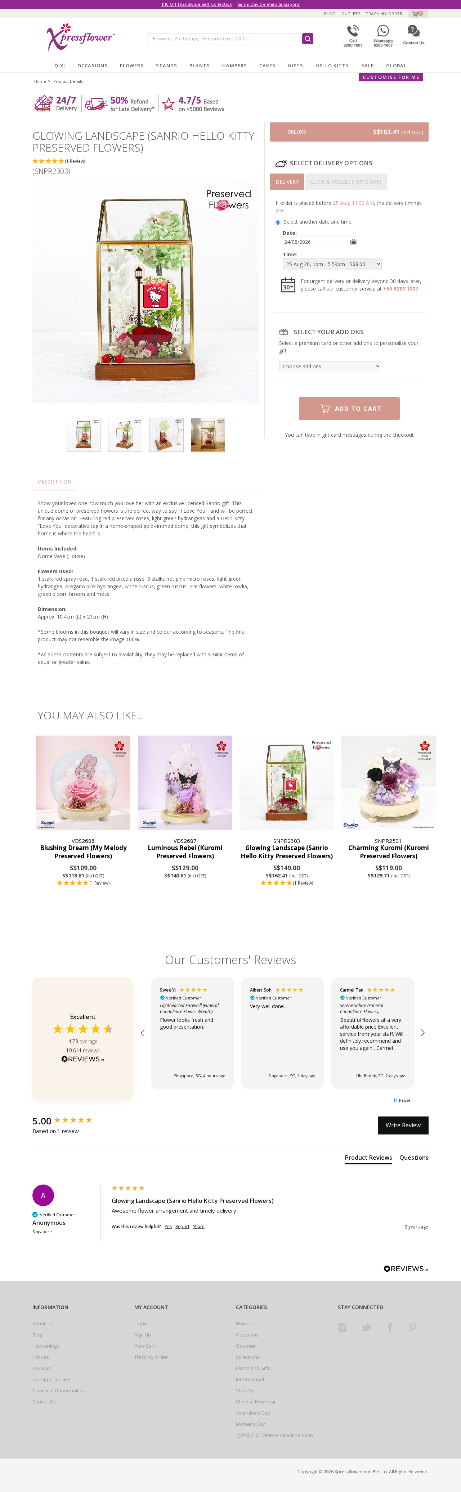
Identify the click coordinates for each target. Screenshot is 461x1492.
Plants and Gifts (253, 1368)
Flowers (132, 65)
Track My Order (384, 13)
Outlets (351, 13)
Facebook (389, 1327)
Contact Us (44, 1401)
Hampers (234, 65)
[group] (70, 1120)
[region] (282, 1033)
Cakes (267, 65)
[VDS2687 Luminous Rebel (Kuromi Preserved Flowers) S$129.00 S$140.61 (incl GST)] (185, 783)
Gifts (295, 65)
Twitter (366, 1327)
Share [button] (199, 1227)
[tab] (287, 182)
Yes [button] (168, 1227)
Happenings (45, 1346)
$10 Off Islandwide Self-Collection (196, 4)
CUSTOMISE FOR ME (391, 77)
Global (396, 65)
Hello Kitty (332, 65)
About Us (42, 1323)
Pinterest (412, 1327)
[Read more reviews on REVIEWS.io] (82, 1060)
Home (40, 81)
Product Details (68, 81)
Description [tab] (54, 481)
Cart (414, 13)
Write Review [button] (403, 1125)
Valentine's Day (253, 1413)
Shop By (245, 1390)
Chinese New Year (256, 1401)
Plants (199, 65)
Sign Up (142, 1334)
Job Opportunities (51, 1379)
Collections (248, 1357)
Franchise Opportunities (58, 1390)
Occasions (92, 65)
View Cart (144, 1346)
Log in (140, 1323)
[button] (145, 161)
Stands (166, 65)
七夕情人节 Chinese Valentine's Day (275, 1435)
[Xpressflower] (78, 38)
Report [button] (182, 1227)
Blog (330, 13)
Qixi (59, 65)
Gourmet (245, 1346)
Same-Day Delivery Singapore (269, 4)
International (250, 1379)
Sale (367, 65)
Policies (40, 1357)
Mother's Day (250, 1424)
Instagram (342, 1327)
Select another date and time (318, 221)
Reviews (41, 1368)
